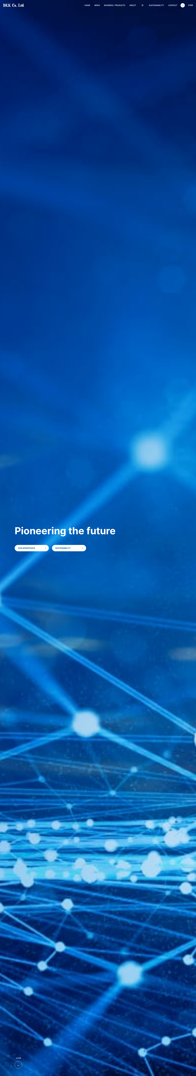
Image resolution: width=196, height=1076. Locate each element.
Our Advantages (26, 548)
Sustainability (156, 5)
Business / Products (114, 5)
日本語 (190, 5)
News (97, 5)
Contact (172, 5)
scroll (18, 1061)
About (132, 5)
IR (142, 5)
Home (87, 5)
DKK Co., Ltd (9, 5)
